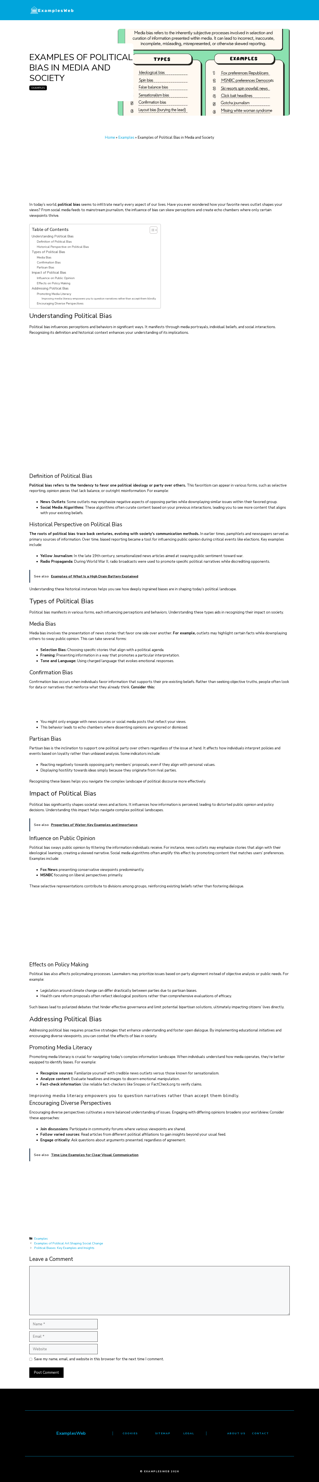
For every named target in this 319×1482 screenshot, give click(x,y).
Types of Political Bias (48, 252)
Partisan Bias (45, 267)
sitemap (163, 1433)
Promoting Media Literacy (54, 294)
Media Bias (44, 257)
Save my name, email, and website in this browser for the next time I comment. (99, 1359)
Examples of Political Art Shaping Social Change (68, 1243)
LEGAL (188, 1433)
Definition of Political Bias (54, 242)
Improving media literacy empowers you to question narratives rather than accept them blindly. (99, 298)
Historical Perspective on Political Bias (63, 247)
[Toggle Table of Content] (151, 230)
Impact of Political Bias (49, 272)
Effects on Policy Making (53, 283)
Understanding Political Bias (53, 236)
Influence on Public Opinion (56, 278)
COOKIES (130, 1433)
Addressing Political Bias (50, 288)
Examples (38, 88)
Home (110, 137)
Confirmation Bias (49, 262)
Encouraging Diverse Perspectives (60, 303)
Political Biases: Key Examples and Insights (64, 1248)
